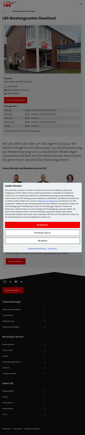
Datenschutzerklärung (37, 248)
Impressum (52, 248)
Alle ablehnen (42, 241)
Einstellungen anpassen (42, 233)
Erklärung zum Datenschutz (48, 201)
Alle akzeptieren (42, 225)
